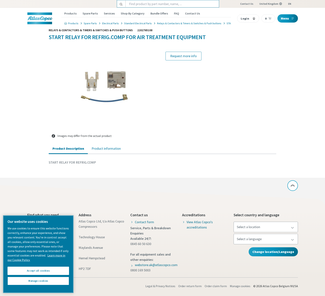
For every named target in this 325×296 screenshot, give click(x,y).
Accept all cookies (38, 270)
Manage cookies (240, 286)
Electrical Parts (110, 23)
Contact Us (192, 13)
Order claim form (216, 286)
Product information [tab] (106, 148)
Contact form (144, 222)
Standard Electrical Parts (138, 23)
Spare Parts (90, 13)
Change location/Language (273, 252)
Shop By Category (132, 13)
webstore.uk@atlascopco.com (156, 265)
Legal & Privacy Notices (160, 286)
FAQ (176, 13)
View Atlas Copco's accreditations (200, 224)
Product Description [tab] (68, 148)
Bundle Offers (159, 13)
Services (109, 13)
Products (70, 13)
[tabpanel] (162, 162)
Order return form (190, 286)
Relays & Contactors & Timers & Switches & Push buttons (189, 23)
